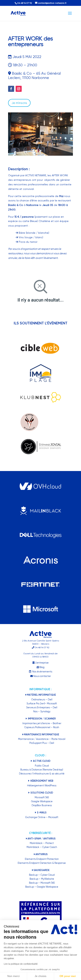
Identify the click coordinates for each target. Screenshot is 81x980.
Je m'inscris (19, 103)
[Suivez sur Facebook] (11, 89)
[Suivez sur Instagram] (19, 89)
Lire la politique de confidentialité (21, 964)
